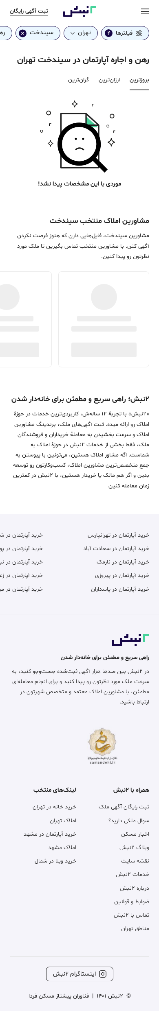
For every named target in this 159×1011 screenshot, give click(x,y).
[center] (145, 11)
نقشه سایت (135, 861)
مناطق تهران (135, 928)
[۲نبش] (79, 15)
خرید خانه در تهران (54, 807)
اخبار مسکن (135, 834)
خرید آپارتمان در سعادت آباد (116, 548)
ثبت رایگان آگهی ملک (124, 807)
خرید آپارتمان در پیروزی (122, 575)
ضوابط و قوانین (131, 902)
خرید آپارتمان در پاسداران (120, 589)
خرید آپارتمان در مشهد (50, 834)
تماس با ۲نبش (131, 915)
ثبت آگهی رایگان (29, 11)
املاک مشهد (62, 848)
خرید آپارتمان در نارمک (123, 562)
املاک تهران (63, 821)
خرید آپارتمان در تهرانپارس (118, 535)
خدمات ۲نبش (132, 874)
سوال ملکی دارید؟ (128, 821)
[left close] (22, 33)
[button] (79, 134)
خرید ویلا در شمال (55, 861)
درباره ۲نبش (134, 888)
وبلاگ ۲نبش (134, 848)
